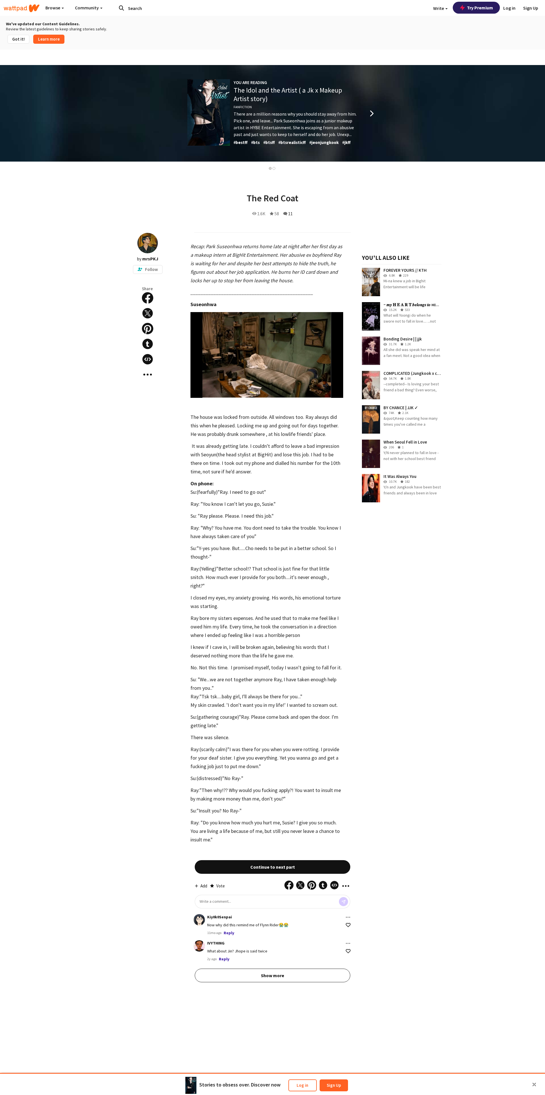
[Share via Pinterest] (147, 328)
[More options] (348, 917)
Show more (272, 975)
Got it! (18, 39)
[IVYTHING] (199, 946)
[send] (343, 901)
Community (87, 8)
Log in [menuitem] (509, 8)
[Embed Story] (147, 359)
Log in (302, 1085)
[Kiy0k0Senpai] (199, 919)
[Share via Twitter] (147, 313)
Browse (53, 8)
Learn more (49, 39)
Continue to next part (272, 867)
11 (290, 213)
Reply (229, 932)
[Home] (21, 8)
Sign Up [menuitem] (530, 8)
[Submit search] (121, 7)
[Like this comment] (348, 925)
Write (439, 8)
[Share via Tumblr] (147, 344)
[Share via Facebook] (147, 298)
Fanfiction (243, 107)
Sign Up (334, 1085)
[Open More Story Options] (147, 374)
